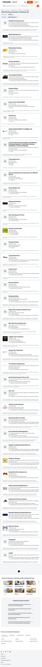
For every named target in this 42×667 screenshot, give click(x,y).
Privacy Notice (3, 656)
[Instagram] (7, 651)
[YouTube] (10, 651)
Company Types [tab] (4, 635)
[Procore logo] (7, 2)
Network (14, 2)
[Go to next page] (23, 571)
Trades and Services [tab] (20, 635)
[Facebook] (3, 651)
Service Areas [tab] (28, 635)
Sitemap (2, 662)
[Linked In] (1, 651)
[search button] (38, 6)
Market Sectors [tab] (12, 635)
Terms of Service (3, 658)
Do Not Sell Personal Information (5, 660)
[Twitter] (5, 651)
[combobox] (30, 6)
